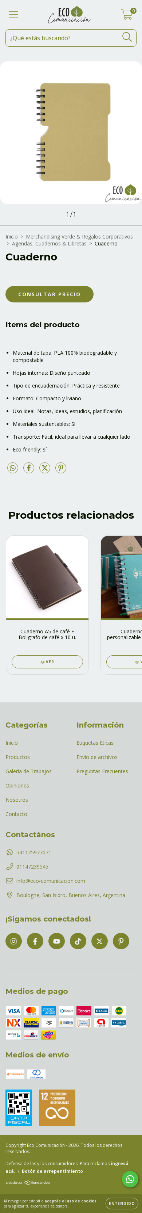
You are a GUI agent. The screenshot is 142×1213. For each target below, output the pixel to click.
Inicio (11, 236)
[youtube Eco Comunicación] (56, 941)
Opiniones (17, 785)
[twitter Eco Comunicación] (99, 941)
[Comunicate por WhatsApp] (130, 1179)
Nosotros (16, 799)
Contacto (16, 813)
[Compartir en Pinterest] (60, 470)
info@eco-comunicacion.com (50, 880)
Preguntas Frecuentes (102, 771)
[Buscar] (127, 37)
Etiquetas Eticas (95, 742)
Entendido (122, 1203)
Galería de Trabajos (28, 771)
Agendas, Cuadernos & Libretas (49, 243)
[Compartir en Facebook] (29, 470)
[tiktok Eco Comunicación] (78, 941)
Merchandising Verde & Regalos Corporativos (79, 236)
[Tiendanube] (28, 1183)
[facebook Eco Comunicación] (35, 941)
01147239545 (32, 866)
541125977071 (33, 852)
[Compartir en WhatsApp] (12, 468)
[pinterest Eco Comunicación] (121, 941)
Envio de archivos (97, 757)
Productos (17, 757)
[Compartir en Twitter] (45, 470)
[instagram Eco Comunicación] (13, 941)
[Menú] (13, 15)
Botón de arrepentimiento (52, 1171)
